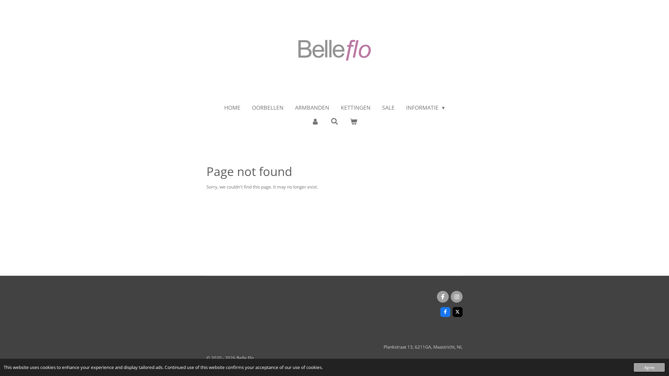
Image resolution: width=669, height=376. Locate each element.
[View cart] (353, 121)
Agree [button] (649, 367)
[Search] (334, 121)
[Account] (315, 121)
